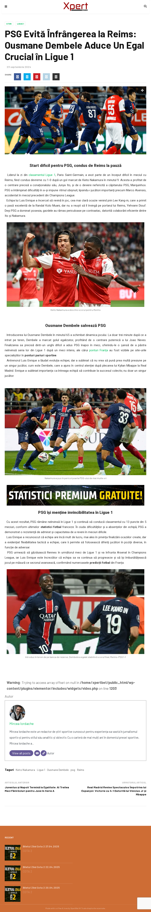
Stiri (9, 24)
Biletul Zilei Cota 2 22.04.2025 (41, 867)
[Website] (44, 753)
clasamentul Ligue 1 (42, 175)
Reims (80, 769)
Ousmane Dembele (58, 769)
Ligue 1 (20, 24)
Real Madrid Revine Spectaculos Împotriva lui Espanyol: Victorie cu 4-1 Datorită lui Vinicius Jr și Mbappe (113, 791)
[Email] (37, 753)
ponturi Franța (98, 350)
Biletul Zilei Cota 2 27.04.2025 (41, 846)
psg (73, 769)
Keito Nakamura (25, 769)
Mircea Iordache (21, 723)
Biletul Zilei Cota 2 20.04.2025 (41, 887)
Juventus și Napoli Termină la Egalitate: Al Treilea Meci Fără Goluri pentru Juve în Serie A (37, 789)
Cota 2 (27, 850)
